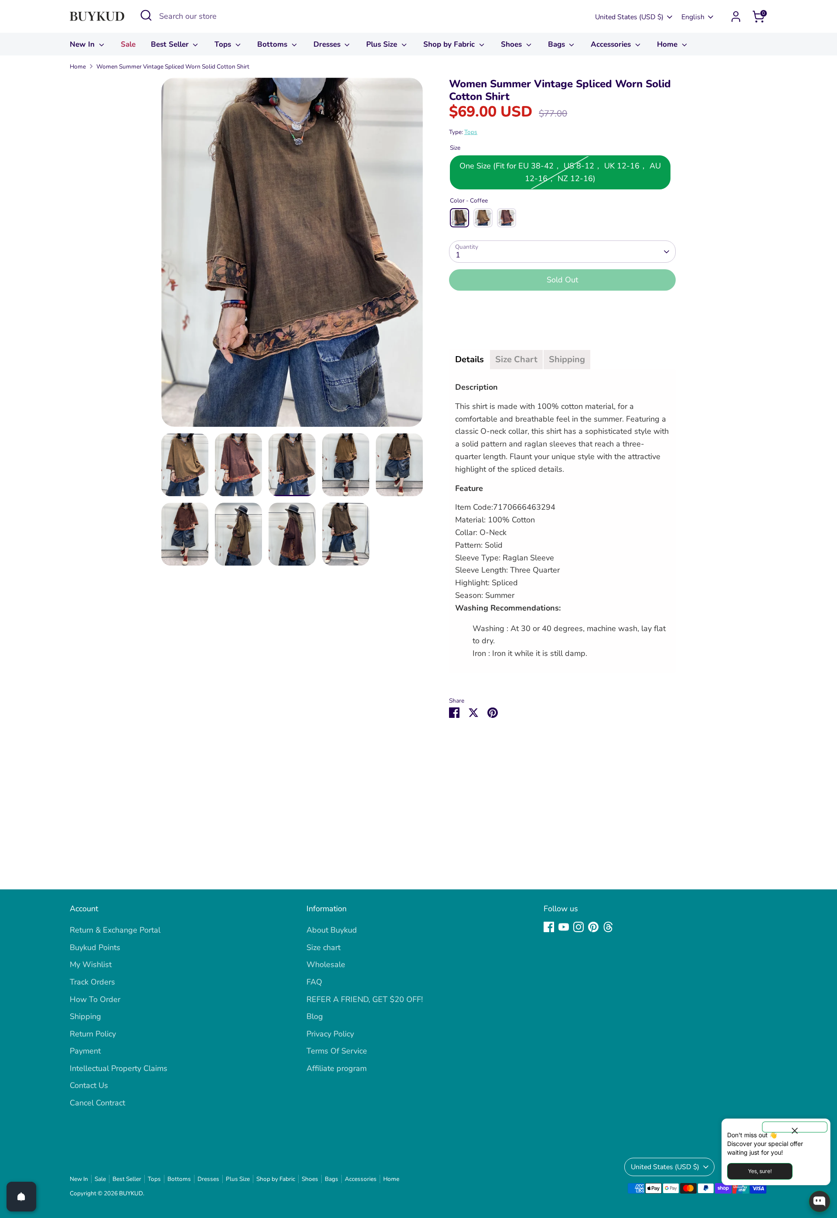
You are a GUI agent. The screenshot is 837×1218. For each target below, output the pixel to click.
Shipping (85, 1016)
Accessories (612, 44)
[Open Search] (146, 15)
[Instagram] (578, 927)
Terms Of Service (336, 1051)
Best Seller (171, 44)
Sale (128, 44)
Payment (85, 1051)
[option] (292, 255)
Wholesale (325, 964)
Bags (557, 44)
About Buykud (331, 930)
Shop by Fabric (450, 44)
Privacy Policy (330, 1034)
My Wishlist (91, 964)
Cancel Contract (97, 1103)
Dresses (328, 44)
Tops (223, 44)
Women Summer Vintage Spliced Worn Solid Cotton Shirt (172, 66)
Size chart (323, 947)
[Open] (21, 1196)
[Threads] (608, 927)
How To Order (95, 999)
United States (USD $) (629, 17)
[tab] (469, 359)
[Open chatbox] (819, 1201)
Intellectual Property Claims (118, 1068)
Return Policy (93, 1034)
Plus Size (382, 44)
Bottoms (273, 44)
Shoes (512, 44)
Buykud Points (95, 947)
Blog (314, 1016)
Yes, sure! (760, 1171)
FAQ (314, 982)
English (692, 17)
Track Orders (92, 982)
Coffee (459, 218)
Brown (483, 218)
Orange (506, 218)
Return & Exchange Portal (115, 930)
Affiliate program (336, 1068)
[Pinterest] (593, 927)
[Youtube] (563, 927)
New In (83, 44)
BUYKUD (131, 1193)
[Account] (736, 16)
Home (668, 44)
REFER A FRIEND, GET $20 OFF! (364, 999)
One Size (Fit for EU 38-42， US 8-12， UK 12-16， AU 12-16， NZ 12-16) (560, 172)
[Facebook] (549, 927)
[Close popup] (794, 1127)
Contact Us (89, 1085)
